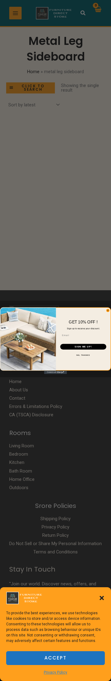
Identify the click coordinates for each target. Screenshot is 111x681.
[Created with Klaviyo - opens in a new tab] (55, 372)
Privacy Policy (55, 672)
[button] (102, 598)
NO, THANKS (83, 355)
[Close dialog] (107, 310)
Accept (55, 658)
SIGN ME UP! (83, 346)
